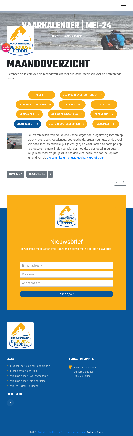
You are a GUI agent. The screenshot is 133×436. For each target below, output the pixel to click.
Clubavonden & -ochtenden (80, 95)
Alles (39, 95)
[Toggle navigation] (123, 5)
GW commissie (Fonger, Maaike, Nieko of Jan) (75, 158)
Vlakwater (27, 114)
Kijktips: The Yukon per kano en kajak (30, 366)
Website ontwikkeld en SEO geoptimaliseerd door (70, 432)
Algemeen (103, 124)
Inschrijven (67, 294)
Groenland (101, 114)
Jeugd (101, 104)
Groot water (25, 124)
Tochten (69, 104)
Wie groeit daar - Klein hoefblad (28, 381)
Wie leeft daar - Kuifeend (24, 386)
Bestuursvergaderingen (64, 124)
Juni (119, 182)
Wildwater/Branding (64, 114)
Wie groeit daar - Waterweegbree (29, 376)
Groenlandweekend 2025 (24, 371)
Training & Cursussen (32, 104)
